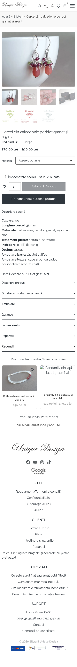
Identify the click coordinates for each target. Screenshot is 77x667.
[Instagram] (42, 462)
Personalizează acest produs (33, 198)
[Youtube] (35, 462)
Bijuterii (18, 16)
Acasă (6, 16)
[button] (72, 6)
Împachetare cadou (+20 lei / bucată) (33, 177)
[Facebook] (28, 462)
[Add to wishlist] (4, 186)
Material (7, 160)
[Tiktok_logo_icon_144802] (49, 462)
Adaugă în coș (44, 186)
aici (46, 274)
